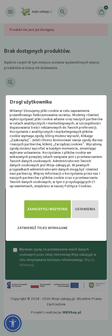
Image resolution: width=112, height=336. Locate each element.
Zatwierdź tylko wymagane (42, 228)
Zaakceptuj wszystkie (47, 209)
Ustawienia (85, 209)
